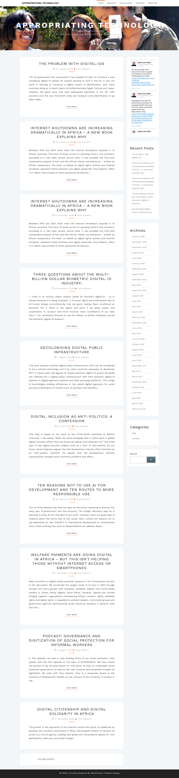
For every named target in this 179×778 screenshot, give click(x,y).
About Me (152, 3)
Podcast (135, 438)
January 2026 (138, 236)
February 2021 (138, 317)
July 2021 (136, 301)
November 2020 (139, 323)
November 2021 (139, 290)
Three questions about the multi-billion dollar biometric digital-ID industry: (72, 278)
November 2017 (139, 366)
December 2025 (139, 242)
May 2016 (136, 398)
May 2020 (136, 333)
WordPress (96, 773)
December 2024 (139, 269)
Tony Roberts (83, 69)
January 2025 (138, 263)
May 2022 (136, 285)
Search (133, 454)
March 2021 (137, 312)
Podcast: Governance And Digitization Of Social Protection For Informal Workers (71, 640)
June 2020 (137, 328)
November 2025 (139, 247)
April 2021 (136, 306)
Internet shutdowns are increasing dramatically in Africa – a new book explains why (72, 132)
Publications (126, 3)
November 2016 (139, 382)
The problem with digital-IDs (72, 63)
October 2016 (138, 387)
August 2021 (138, 296)
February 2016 (138, 409)
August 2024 (138, 274)
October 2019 (138, 344)
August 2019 (138, 349)
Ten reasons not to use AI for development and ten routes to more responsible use (71, 489)
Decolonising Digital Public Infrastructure (71, 349)
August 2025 (138, 253)
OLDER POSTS (46, 759)
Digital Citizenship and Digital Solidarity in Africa (71, 711)
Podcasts (111, 3)
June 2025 (137, 258)
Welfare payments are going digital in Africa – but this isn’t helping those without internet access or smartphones (72, 561)
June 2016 (136, 392)
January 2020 (138, 339)
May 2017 (136, 371)
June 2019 (136, 355)
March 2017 (137, 376)
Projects (140, 3)
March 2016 (137, 403)
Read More (72, 107)
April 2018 (136, 360)
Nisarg (116, 773)
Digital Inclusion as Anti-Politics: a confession (72, 418)
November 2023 (139, 279)
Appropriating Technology (40, 3)
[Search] (151, 460)
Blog (100, 3)
